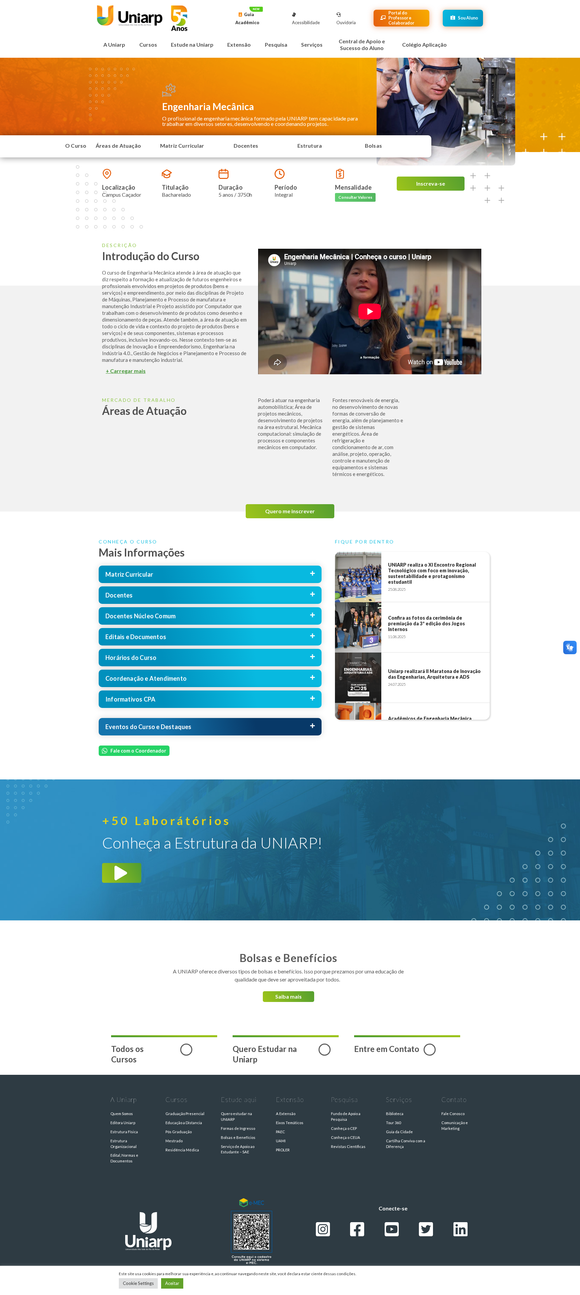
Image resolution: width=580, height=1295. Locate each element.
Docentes (246, 145)
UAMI (281, 1141)
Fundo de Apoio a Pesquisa (345, 1116)
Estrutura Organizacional (123, 1144)
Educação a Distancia (183, 1122)
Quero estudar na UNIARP (236, 1116)
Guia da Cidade (399, 1132)
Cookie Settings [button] (138, 1283)
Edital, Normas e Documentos (124, 1158)
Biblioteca (394, 1113)
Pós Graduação (178, 1132)
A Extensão (285, 1113)
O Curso (75, 145)
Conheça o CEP (344, 1128)
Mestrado (174, 1141)
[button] (355, 197)
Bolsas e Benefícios (238, 1137)
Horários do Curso (130, 657)
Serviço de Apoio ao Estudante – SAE (237, 1149)
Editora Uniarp (122, 1122)
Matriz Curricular (182, 145)
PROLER (283, 1150)
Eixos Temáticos (289, 1122)
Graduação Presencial (184, 1113)
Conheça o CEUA (345, 1137)
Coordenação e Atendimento (146, 678)
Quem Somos (121, 1113)
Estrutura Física (124, 1132)
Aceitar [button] (172, 1283)
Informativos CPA (130, 699)
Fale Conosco (453, 1113)
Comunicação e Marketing (454, 1125)
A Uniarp (114, 44)
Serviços (312, 44)
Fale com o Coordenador (138, 751)
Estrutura (309, 145)
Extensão (239, 44)
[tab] (172, 368)
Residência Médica (182, 1150)
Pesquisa (276, 44)
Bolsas (373, 145)
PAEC (280, 1132)
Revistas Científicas (348, 1146)
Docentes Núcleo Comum (140, 616)
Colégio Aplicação (424, 44)
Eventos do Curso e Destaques (148, 726)
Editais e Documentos (135, 636)
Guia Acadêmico (247, 18)
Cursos (148, 44)
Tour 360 (393, 1122)
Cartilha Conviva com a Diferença (405, 1144)
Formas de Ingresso (238, 1128)
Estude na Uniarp (192, 44)
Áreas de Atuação (118, 145)
